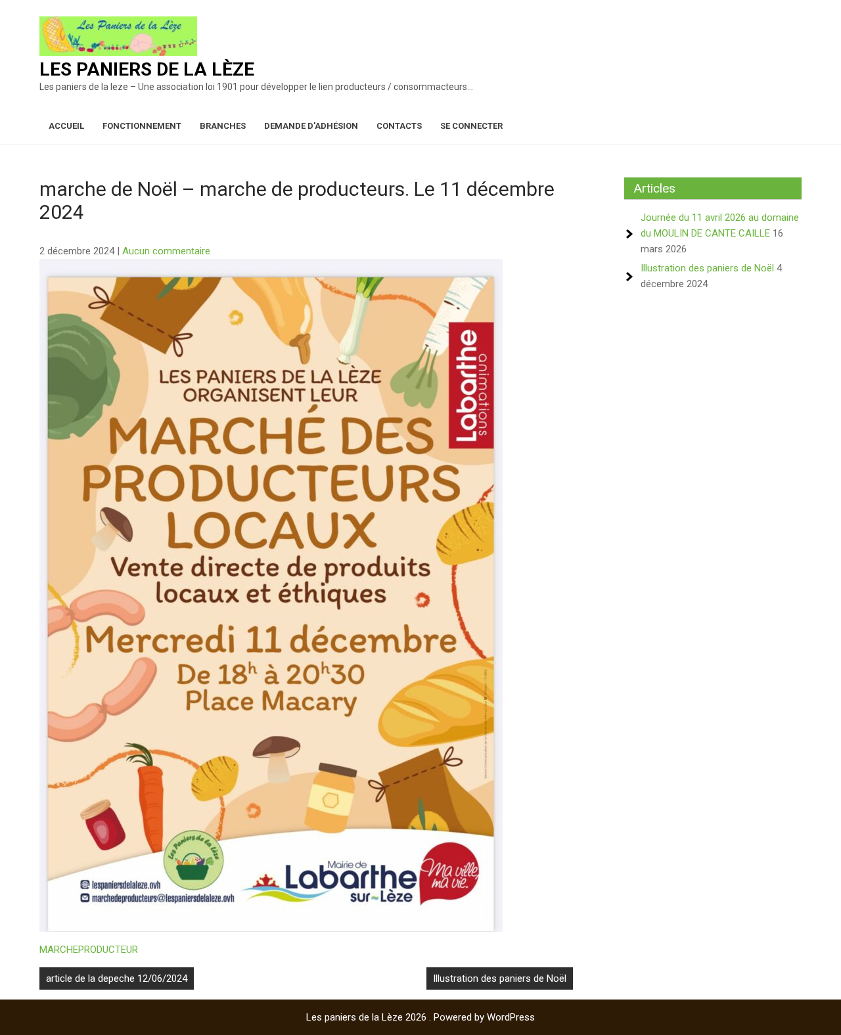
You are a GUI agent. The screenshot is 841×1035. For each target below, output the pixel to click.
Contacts (399, 126)
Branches (223, 126)
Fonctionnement (141, 126)
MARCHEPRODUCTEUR (88, 949)
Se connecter (471, 126)
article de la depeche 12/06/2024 (116, 978)
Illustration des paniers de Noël (499, 978)
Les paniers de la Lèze (146, 69)
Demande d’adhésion (311, 126)
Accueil (66, 126)
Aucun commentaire (166, 251)
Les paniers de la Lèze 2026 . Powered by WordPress (420, 1017)
